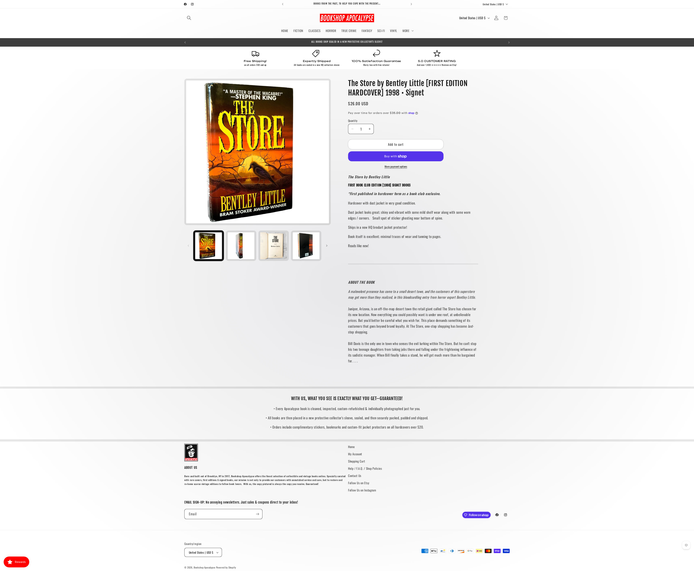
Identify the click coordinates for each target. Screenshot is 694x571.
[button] (189, 18)
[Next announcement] (411, 4)
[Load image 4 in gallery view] (306, 246)
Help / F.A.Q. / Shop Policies (365, 468)
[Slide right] (327, 246)
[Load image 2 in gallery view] (241, 246)
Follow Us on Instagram (362, 490)
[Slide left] (188, 246)
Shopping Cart (356, 461)
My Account (355, 454)
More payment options (396, 166)
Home (351, 446)
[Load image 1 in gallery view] (208, 246)
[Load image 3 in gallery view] (273, 246)
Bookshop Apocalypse (204, 567)
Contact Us (354, 475)
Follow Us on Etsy (358, 483)
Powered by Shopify (226, 567)
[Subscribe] (257, 514)
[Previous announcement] (283, 4)
